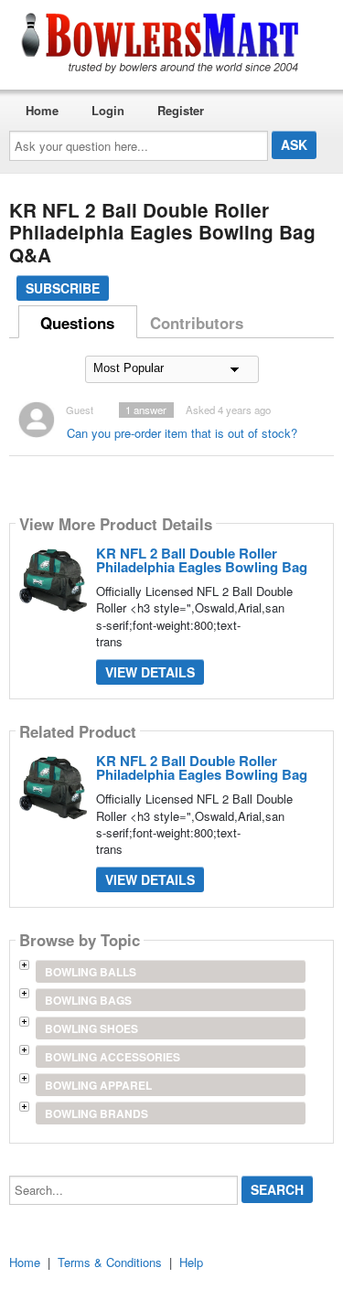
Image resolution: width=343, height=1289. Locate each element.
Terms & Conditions (110, 1262)
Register (180, 110)
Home (42, 110)
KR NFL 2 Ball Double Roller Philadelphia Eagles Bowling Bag (201, 560)
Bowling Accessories (112, 1057)
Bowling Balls (90, 972)
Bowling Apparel (98, 1085)
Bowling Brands (96, 1113)
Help (191, 1262)
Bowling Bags (88, 1000)
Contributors (196, 323)
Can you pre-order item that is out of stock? (182, 433)
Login (107, 110)
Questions (77, 323)
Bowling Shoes (91, 1028)
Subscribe (63, 288)
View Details (150, 672)
